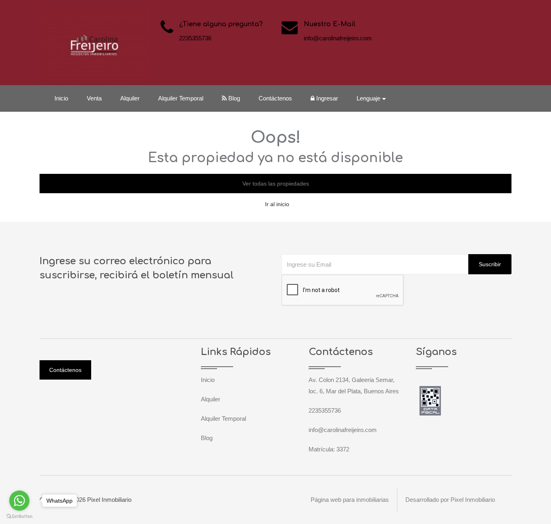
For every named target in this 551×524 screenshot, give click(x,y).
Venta (94, 98)
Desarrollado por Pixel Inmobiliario (450, 499)
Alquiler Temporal (180, 98)
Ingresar (326, 98)
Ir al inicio (277, 204)
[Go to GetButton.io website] (19, 516)
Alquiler (130, 98)
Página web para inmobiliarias (350, 499)
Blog (233, 98)
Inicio (61, 98)
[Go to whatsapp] (19, 501)
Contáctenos (275, 98)
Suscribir (490, 264)
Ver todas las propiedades (275, 183)
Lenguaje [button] (368, 98)
